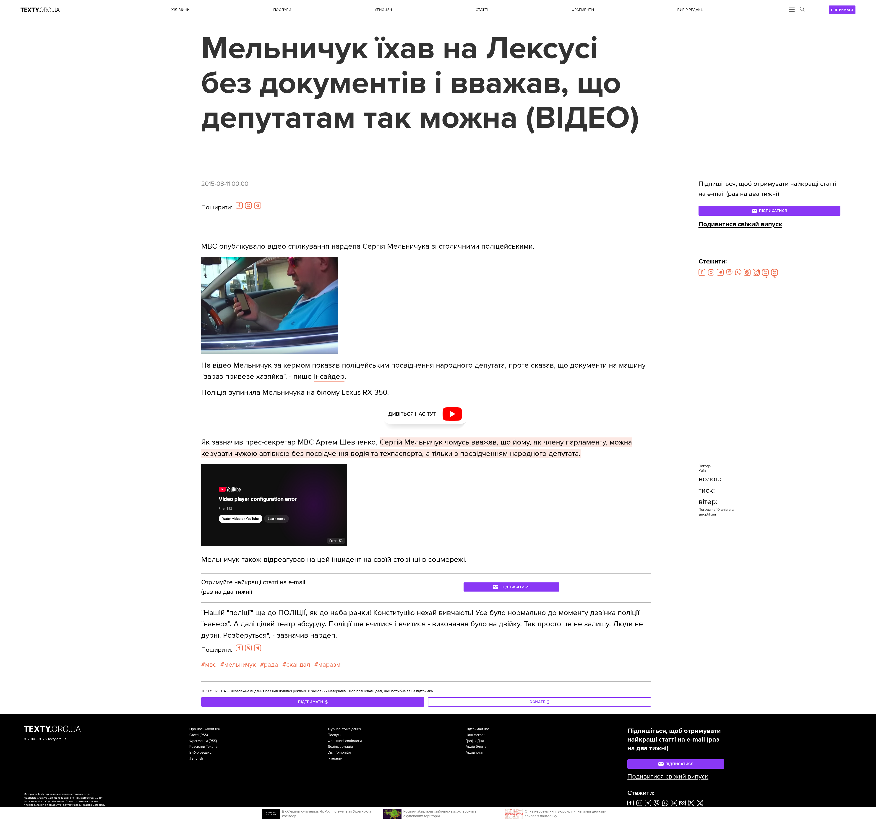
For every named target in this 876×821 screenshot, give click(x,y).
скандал (298, 664)
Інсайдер (329, 376)
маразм (329, 664)
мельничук (240, 664)
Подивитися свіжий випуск (740, 224)
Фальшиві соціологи (345, 741)
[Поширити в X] (248, 205)
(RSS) (204, 735)
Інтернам (335, 758)
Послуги (335, 735)
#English (196, 758)
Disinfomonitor (339, 752)
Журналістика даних (344, 729)
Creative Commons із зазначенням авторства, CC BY (70, 798)
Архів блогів (476, 746)
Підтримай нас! (478, 729)
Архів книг (474, 752)
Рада (271, 664)
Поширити (216, 207)
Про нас (196, 729)
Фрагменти (198, 741)
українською (56, 801)
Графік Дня (475, 741)
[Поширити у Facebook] (239, 205)
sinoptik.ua (707, 514)
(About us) (211, 729)
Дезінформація (340, 746)
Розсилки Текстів (203, 746)
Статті (194, 735)
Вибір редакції (201, 752)
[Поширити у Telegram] (257, 205)
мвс (210, 664)
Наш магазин (477, 735)
